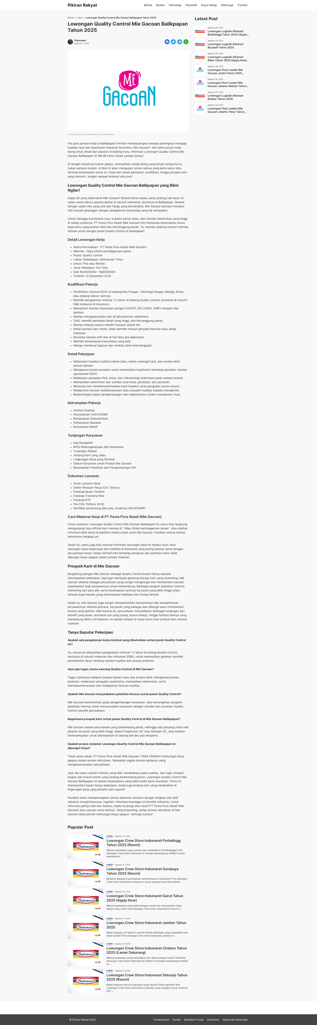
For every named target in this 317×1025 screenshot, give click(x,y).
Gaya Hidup (209, 5)
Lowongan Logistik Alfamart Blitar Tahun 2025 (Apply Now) (227, 58)
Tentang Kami (161, 1019)
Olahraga (227, 5)
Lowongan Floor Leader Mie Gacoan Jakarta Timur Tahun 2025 (226, 112)
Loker (80, 17)
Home (71, 17)
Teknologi (175, 5)
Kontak (177, 1019)
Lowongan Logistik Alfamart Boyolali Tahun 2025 (225, 45)
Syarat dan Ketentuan (235, 1019)
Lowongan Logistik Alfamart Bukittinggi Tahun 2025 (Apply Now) (227, 34)
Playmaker (80, 40)
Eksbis (160, 5)
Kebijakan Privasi (194, 1019)
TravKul (242, 5)
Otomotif (191, 5)
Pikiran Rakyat (82, 5)
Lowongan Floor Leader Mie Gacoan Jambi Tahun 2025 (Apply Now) (225, 73)
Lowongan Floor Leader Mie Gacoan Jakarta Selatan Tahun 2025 (227, 86)
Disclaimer (213, 1019)
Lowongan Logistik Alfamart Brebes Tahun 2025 (225, 97)
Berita (148, 5)
